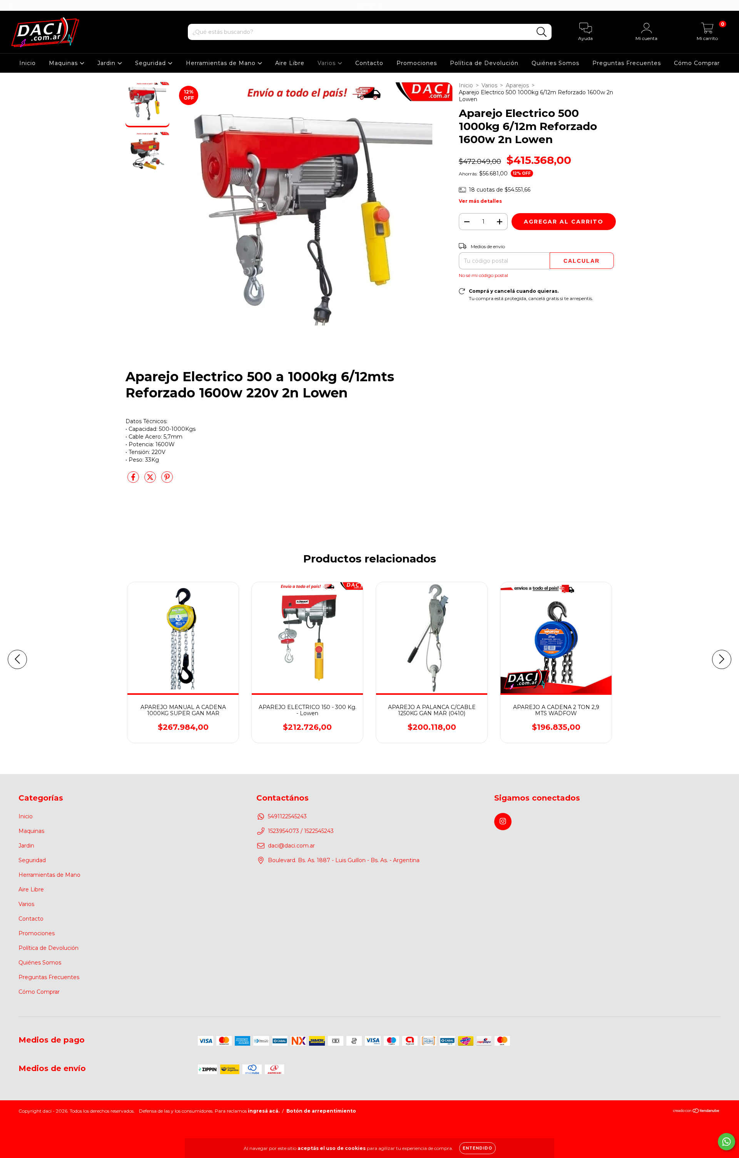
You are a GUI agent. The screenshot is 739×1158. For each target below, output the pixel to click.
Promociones (416, 63)
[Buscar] (542, 32)
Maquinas (64, 63)
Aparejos (517, 85)
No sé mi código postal (483, 275)
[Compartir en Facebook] (133, 480)
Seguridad (151, 63)
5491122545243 (287, 816)
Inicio (27, 63)
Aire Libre (289, 63)
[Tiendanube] (696, 1112)
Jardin (107, 63)
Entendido (477, 1148)
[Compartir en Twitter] (150, 480)
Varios (328, 63)
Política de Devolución (484, 63)
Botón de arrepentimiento (321, 1111)
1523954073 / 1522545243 (301, 831)
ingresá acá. (263, 1111)
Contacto (369, 63)
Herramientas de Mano (221, 63)
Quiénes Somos (555, 63)
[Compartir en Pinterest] (167, 480)
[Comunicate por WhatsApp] (726, 1141)
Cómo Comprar (697, 63)
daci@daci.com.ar (291, 845)
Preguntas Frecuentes (626, 63)
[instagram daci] (11, 5)
